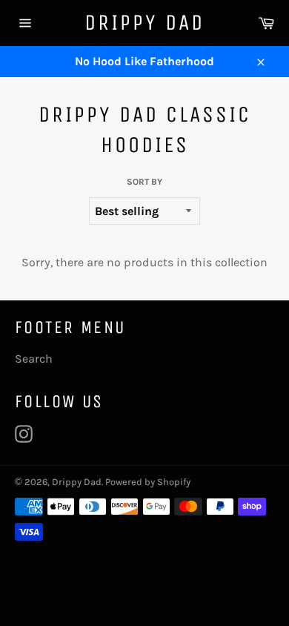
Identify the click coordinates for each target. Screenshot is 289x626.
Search (34, 359)
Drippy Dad (144, 22)
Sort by (144, 182)
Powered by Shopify (147, 481)
